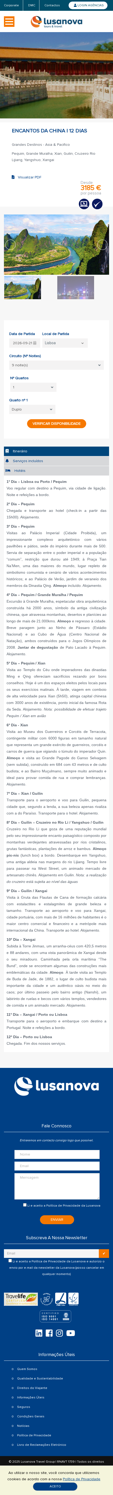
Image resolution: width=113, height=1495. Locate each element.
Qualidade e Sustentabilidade (40, 1379)
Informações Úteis (30, 1397)
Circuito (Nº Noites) (25, 356)
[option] (56, 244)
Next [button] (102, 244)
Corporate (11, 5)
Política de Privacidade (63, 1206)
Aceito (55, 1486)
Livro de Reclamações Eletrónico (41, 1445)
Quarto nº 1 (18, 400)
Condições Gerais (30, 1416)
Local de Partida (55, 334)
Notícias (23, 1426)
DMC (31, 5)
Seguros (23, 1407)
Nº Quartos (19, 378)
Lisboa (50, 343)
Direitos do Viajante (32, 1388)
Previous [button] (10, 244)
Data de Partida (22, 334)
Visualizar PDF (28, 177)
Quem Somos (27, 1369)
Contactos (52, 5)
